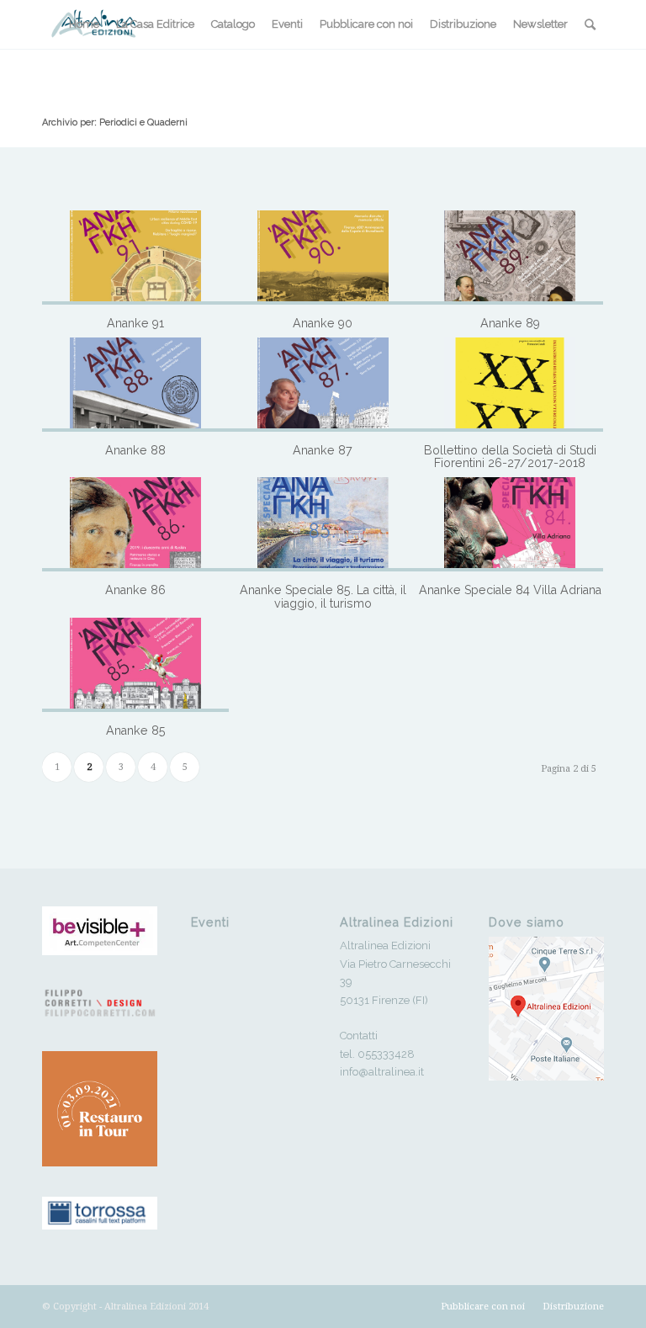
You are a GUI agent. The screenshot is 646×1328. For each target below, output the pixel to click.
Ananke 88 (135, 450)
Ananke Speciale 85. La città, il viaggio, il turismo (323, 596)
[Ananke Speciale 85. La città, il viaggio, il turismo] (322, 524)
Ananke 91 (135, 323)
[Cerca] (590, 24)
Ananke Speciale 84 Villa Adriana (510, 590)
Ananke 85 (136, 730)
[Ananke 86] (135, 524)
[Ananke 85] (135, 665)
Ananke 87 (322, 450)
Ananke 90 (322, 323)
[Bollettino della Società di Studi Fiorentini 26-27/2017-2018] (509, 384)
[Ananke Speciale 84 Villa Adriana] (509, 524)
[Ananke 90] (322, 257)
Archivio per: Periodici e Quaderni (115, 122)
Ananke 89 (510, 323)
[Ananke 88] (135, 384)
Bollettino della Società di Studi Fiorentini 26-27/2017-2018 (510, 457)
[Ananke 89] (509, 257)
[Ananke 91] (135, 257)
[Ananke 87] (322, 384)
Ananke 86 (135, 590)
